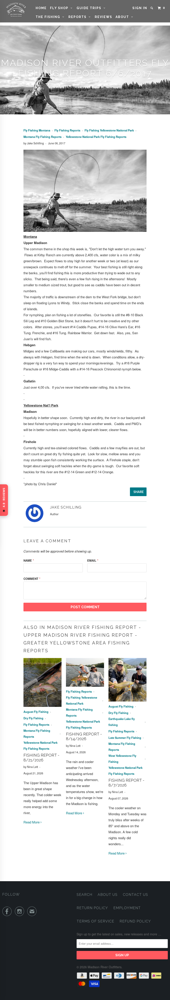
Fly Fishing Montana (36, 130)
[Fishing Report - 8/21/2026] (42, 705)
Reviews (103, 17)
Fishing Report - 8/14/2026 (84, 736)
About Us (108, 895)
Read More (32, 822)
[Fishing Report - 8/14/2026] (85, 685)
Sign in (139, 8)
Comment (31, 579)
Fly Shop (60, 8)
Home (41, 8)
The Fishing (49, 17)
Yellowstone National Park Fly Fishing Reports (96, 137)
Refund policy (135, 921)
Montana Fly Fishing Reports (42, 137)
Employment (127, 908)
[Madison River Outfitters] (16, 9)
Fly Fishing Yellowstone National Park (109, 130)
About (123, 17)
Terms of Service (95, 921)
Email (92, 560)
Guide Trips (90, 8)
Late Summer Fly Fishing (124, 738)
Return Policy (92, 908)
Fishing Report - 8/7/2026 (126, 782)
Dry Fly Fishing (33, 718)
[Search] (152, 8)
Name (28, 560)
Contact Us (135, 895)
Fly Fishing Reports (67, 130)
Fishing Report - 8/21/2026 (41, 757)
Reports (78, 17)
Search (84, 895)
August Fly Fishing (35, 712)
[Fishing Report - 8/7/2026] (127, 700)
